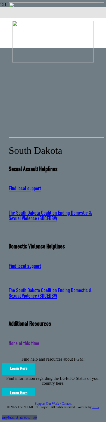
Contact (66, 404)
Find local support (25, 189)
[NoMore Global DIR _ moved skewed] (53, 61)
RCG (95, 407)
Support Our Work (47, 404)
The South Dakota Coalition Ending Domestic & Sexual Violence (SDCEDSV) (50, 216)
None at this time (24, 344)
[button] (19, 417)
